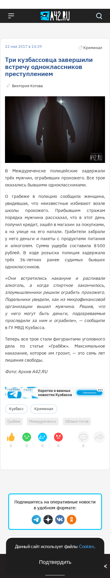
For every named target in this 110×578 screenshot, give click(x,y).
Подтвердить (55, 562)
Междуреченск (42, 421)
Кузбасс (16, 408)
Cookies (86, 546)
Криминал (43, 408)
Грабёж (13, 421)
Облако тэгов (77, 421)
